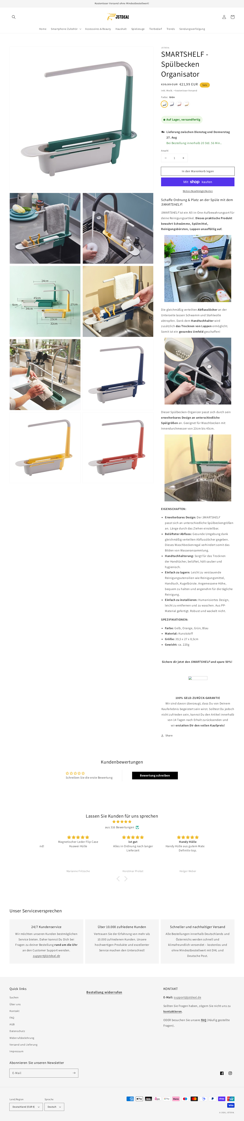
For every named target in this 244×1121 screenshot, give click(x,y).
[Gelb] (186, 104)
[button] (14, 17)
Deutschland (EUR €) (24, 1106)
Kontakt (14, 1011)
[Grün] (164, 104)
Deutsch (52, 1106)
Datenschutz (17, 1031)
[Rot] (179, 104)
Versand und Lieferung (24, 1044)
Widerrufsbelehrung (22, 1038)
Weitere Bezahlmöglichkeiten (198, 191)
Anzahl (164, 150)
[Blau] (172, 104)
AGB (12, 1024)
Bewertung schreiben (155, 775)
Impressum (16, 1051)
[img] (122, 822)
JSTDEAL (230, 1112)
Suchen (14, 997)
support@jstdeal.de (187, 997)
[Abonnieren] (74, 1073)
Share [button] (169, 735)
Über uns (15, 1004)
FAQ (12, 1017)
